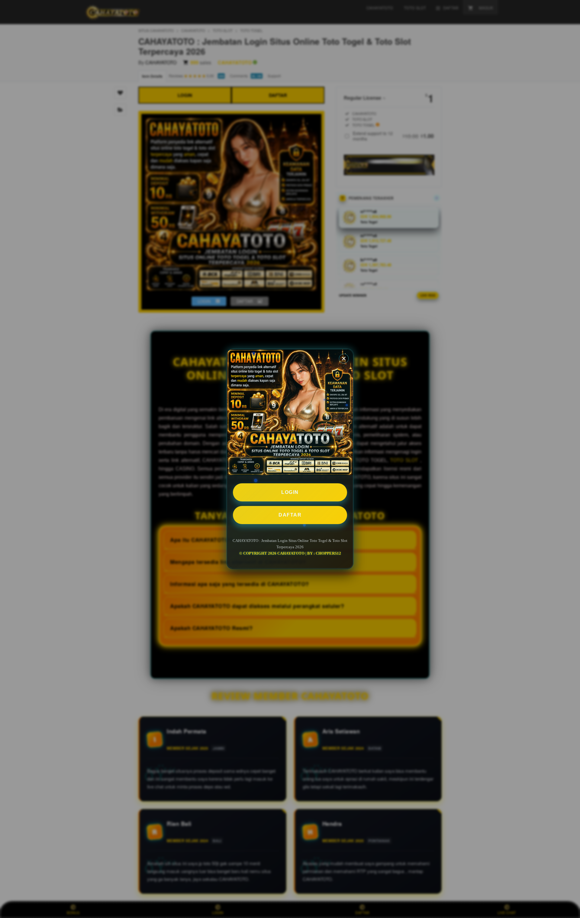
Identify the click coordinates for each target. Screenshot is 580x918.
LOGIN (290, 492)
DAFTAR (290, 514)
